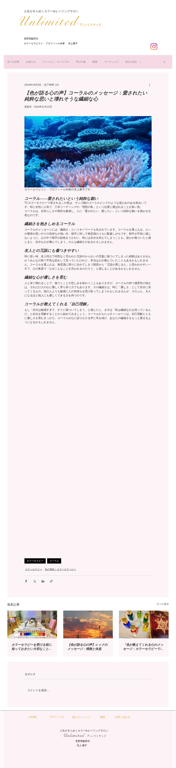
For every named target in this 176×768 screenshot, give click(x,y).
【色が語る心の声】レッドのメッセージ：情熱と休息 (87, 647)
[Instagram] (154, 46)
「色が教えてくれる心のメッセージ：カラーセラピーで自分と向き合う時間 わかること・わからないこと (143, 647)
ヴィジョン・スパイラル (56, 61)
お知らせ (31, 61)
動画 (94, 61)
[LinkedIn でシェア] (43, 581)
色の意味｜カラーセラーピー (60, 569)
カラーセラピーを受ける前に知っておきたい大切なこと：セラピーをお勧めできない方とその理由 (32, 647)
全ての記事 (13, 61)
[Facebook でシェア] (26, 581)
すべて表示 (163, 604)
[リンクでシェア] (51, 581)
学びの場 (81, 61)
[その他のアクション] (149, 85)
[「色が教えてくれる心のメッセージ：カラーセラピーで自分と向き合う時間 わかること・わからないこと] (144, 624)
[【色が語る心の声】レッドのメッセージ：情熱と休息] (88, 624)
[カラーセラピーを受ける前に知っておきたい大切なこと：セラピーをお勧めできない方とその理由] (32, 624)
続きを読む (131, 61)
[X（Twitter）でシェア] (34, 581)
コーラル (54, 560)
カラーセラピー (35, 560)
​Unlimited (47, 21)
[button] (164, 62)
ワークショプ (111, 61)
